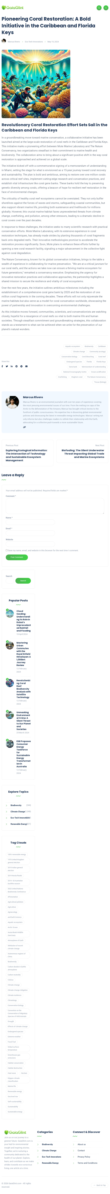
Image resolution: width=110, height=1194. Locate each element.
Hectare (24, 1073)
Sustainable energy (15, 1112)
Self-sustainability (14, 1102)
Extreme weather (14, 1037)
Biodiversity (89, 346)
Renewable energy (15, 1091)
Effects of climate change (18, 1026)
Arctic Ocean (13, 927)
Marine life (12, 1086)
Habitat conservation (15, 1063)
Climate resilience (14, 995)
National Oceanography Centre (74, 372)
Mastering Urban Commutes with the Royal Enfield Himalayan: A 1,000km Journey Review (23, 654)
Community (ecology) (98, 352)
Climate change (79, 352)
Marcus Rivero (14, 42)
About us (82, 1144)
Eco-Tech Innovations (34, 42)
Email (9, 528)
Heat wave (12, 1073)
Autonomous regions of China (16, 955)
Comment (11, 496)
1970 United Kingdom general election (16, 861)
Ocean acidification (98, 372)
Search (9, 576)
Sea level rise (13, 1097)
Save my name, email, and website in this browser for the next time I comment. (43, 550)
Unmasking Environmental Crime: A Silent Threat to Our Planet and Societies (23, 721)
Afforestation (13, 897)
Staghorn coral (76, 377)
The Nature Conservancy (96, 377)
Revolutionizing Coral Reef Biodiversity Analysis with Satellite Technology (23, 689)
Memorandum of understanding (94, 367)
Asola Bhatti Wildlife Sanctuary (15, 933)
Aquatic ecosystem (72, 346)
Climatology (12, 1000)
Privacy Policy (84, 1157)
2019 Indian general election (15, 869)
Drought (11, 1021)
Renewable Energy (19, 824)
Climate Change (18, 811)
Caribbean (102, 346)
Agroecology (12, 912)
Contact (81, 1150)
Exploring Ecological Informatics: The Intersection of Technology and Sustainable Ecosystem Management (26, 455)
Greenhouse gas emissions (14, 1056)
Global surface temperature (13, 1048)
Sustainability (13, 1107)
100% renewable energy (17, 854)
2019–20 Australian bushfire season (15, 882)
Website (9, 539)
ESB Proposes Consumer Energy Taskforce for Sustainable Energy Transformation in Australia (23, 754)
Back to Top (101, 1185)
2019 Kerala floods (15, 876)
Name (9, 518)
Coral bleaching (88, 357)
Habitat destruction (15, 1068)
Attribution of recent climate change (15, 947)
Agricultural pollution (15, 902)
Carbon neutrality (14, 975)
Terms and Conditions (87, 1163)
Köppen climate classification (14, 1079)
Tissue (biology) (100, 382)
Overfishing (62, 377)
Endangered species (74, 362)
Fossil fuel (12, 1042)
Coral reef (102, 357)
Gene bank (73, 367)
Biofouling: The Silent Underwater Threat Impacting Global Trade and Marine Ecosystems (83, 454)
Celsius (10, 980)
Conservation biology (69, 357)
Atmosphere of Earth (15, 940)
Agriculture (12, 907)
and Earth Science (14, 917)
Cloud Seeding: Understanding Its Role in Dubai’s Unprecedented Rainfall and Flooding (23, 621)
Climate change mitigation (18, 990)
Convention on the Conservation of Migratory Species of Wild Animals (17, 1013)
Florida (89, 362)
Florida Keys (101, 362)
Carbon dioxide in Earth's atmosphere (17, 968)
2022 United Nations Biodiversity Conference (17, 890)
